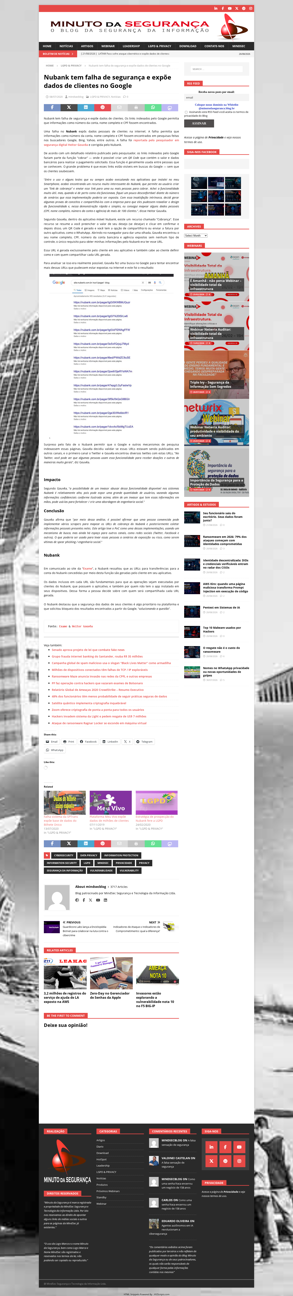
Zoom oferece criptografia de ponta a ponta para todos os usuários (98, 710)
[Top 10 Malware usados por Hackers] (192, 632)
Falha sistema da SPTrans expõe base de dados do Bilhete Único (61, 821)
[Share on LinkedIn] (86, 107)
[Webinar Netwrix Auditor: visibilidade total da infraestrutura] (216, 325)
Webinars (194, 246)
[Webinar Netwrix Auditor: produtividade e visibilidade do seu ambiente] (216, 423)
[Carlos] (154, 1205)
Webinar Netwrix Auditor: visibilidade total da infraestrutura (210, 333)
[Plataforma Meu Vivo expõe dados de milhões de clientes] (111, 803)
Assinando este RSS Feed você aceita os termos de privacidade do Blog (216, 113)
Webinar (108, 46)
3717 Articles (119, 887)
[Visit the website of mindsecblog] (77, 900)
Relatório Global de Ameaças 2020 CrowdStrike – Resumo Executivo (98, 690)
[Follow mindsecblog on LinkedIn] (104, 900)
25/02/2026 (198, 294)
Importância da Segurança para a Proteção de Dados (216, 482)
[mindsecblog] (154, 1145)
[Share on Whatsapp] (153, 107)
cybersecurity (63, 855)
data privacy (88, 855)
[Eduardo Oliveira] (154, 1226)
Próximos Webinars (108, 1191)
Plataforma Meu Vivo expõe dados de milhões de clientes (109, 819)
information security (62, 863)
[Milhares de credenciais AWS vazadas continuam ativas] (199, 183)
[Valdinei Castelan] (154, 1163)
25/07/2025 (198, 441)
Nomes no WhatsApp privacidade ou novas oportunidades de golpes (226, 671)
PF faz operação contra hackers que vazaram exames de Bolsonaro (97, 683)
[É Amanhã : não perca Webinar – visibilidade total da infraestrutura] (216, 277)
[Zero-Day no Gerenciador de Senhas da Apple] (111, 973)
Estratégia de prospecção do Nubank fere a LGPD (155, 819)
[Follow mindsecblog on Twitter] (89, 900)
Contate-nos (214, 46)
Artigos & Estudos (201, 504)
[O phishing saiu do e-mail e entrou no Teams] (216, 183)
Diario (99, 1146)
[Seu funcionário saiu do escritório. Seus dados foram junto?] (233, 183)
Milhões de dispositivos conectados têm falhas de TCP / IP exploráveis (100, 670)
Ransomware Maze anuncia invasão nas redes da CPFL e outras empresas (102, 676)
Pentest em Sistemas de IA (221, 607)
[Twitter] (236, 8)
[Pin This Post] (102, 107)
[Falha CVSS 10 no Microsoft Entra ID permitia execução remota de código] (199, 196)
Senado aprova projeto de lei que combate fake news (88, 650)
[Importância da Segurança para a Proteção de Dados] (216, 472)
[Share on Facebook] (52, 107)
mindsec (103, 863)
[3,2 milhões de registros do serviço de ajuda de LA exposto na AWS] (65, 973)
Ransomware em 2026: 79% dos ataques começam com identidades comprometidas (225, 540)
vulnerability (129, 870)
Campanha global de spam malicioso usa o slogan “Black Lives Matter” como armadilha (111, 663)
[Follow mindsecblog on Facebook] (82, 900)
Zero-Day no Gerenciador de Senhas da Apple (110, 995)
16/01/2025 (198, 489)
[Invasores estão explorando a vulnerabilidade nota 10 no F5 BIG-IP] (157, 973)
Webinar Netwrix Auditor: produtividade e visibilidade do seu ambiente (214, 431)
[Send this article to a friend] (119, 107)
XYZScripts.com (161, 1294)
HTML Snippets (131, 1294)
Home (47, 46)
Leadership (131, 46)
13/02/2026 (198, 343)
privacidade (124, 863)
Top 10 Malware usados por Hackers (222, 629)
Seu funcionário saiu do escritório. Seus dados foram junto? (223, 516)
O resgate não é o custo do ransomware (221, 649)
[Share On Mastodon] (169, 107)
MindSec (238, 46)
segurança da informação (65, 870)
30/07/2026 (211, 679)
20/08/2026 (211, 548)
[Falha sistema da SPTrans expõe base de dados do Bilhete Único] (65, 803)
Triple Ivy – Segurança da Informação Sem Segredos (210, 384)
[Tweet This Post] (69, 107)
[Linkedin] (215, 8)
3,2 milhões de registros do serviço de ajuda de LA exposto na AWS (65, 997)
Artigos (87, 46)
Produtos (102, 1185)
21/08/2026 (211, 524)
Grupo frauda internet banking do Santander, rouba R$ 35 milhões (97, 656)
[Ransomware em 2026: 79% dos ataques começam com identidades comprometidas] (233, 196)
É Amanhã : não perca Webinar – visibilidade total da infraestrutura (215, 284)
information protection (121, 855)
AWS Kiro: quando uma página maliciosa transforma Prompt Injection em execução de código (225, 587)
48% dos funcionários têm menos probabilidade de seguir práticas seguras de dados (109, 696)
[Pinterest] (243, 8)
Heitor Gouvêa (82, 626)
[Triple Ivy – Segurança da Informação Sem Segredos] (216, 374)
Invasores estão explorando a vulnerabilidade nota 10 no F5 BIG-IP (155, 999)
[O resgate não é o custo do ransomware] (192, 652)
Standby (101, 1197)
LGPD (87, 863)
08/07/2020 (56, 96)
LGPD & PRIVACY (159, 46)
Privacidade (216, 137)
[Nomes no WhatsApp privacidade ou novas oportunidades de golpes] (192, 672)
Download (187, 46)
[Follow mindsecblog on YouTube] (96, 900)
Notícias (66, 46)
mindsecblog (76, 96)
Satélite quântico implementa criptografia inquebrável (89, 703)
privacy (144, 863)
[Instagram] (250, 8)
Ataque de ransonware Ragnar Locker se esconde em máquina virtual (99, 723)
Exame (87, 568)
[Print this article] (136, 107)
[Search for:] (216, 69)
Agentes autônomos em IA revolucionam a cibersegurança (171, 1230)
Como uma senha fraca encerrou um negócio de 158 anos (178, 1183)
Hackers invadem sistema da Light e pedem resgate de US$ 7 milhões (99, 716)
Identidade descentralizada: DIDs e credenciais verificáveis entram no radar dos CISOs (225, 563)
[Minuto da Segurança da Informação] (146, 40)
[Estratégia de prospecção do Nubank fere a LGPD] (157, 803)
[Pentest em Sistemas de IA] (233, 210)
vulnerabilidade (101, 870)
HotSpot (101, 1159)
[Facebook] (222, 8)
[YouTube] (229, 8)
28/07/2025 (198, 392)
